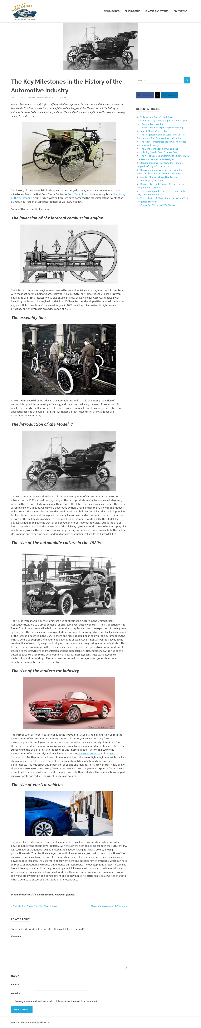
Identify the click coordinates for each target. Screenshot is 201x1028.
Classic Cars (132, 11)
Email (15, 984)
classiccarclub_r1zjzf (39, 97)
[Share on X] (157, 95)
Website (15, 993)
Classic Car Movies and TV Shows (108, 906)
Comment (17, 936)
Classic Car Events (156, 11)
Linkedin (172, 95)
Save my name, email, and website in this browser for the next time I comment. (56, 1001)
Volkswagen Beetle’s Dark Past (156, 116)
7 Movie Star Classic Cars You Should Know (35, 906)
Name (15, 975)
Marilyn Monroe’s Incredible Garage (159, 176)
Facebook (147, 95)
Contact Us (180, 11)
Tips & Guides (111, 11)
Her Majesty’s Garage (151, 180)
